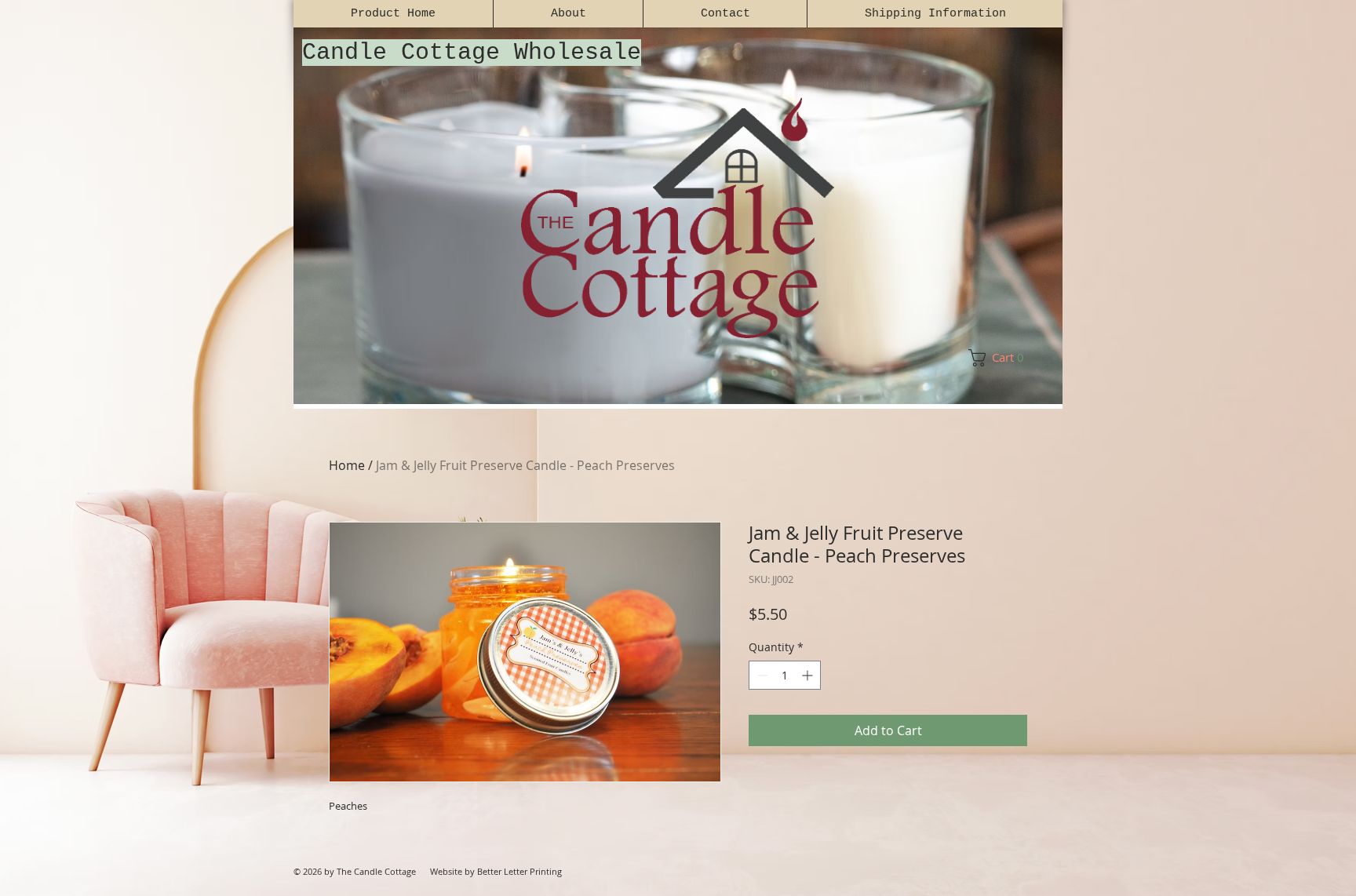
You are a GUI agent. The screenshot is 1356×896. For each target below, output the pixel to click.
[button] (1002, 357)
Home (347, 465)
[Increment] (808, 675)
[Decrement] (761, 675)
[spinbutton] (785, 675)
